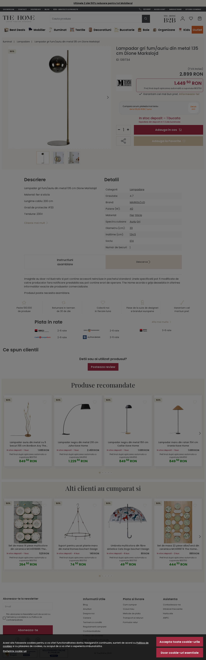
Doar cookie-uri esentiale (180, 653)
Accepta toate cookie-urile (179, 642)
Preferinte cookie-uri (15, 651)
